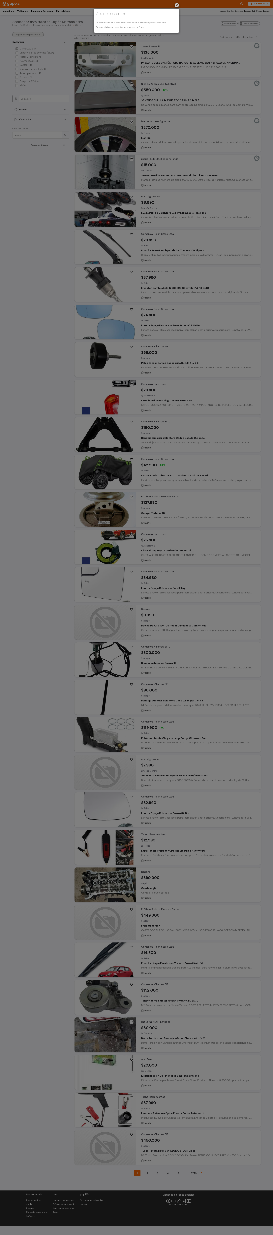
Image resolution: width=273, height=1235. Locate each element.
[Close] (177, 5)
